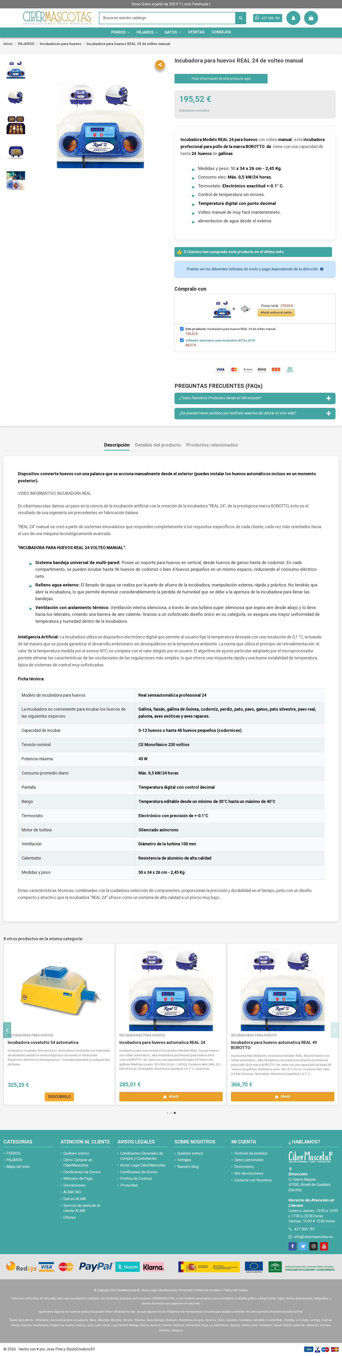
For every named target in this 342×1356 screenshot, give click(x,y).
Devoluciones (74, 1185)
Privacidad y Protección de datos (200, 1290)
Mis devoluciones (248, 1173)
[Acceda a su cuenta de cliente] (293, 18)
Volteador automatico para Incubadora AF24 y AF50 (220, 340)
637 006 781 (304, 1229)
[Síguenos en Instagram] (313, 1246)
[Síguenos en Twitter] (303, 1246)
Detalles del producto (158, 445)
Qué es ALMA (74, 1199)
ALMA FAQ (72, 1192)
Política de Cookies (136, 1178)
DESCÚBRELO (59, 1096)
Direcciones (244, 1166)
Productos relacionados (212, 445)
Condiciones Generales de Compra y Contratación (141, 1156)
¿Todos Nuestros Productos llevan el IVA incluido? (220, 398)
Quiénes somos (76, 1153)
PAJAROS (14, 1160)
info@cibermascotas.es (313, 1237)
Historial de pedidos (251, 1153)
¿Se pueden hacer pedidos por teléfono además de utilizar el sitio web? (237, 413)
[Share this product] (160, 65)
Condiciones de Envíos (82, 1172)
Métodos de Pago (78, 1178)
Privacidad (128, 1185)
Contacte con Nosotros (253, 1180)
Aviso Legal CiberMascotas (142, 1165)
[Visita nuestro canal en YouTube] (324, 1246)
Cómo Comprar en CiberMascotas (77, 1162)
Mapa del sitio (18, 1166)
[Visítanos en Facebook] (292, 1246)
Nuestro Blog (188, 1166)
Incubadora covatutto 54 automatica (43, 1042)
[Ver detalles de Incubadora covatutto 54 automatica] (59, 989)
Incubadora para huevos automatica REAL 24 (162, 1042)
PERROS (13, 1153)
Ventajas (184, 1160)
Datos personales (248, 1160)
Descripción (117, 445)
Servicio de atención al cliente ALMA (81, 1208)
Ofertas (69, 1217)
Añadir (174, 1096)
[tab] (254, 398)
